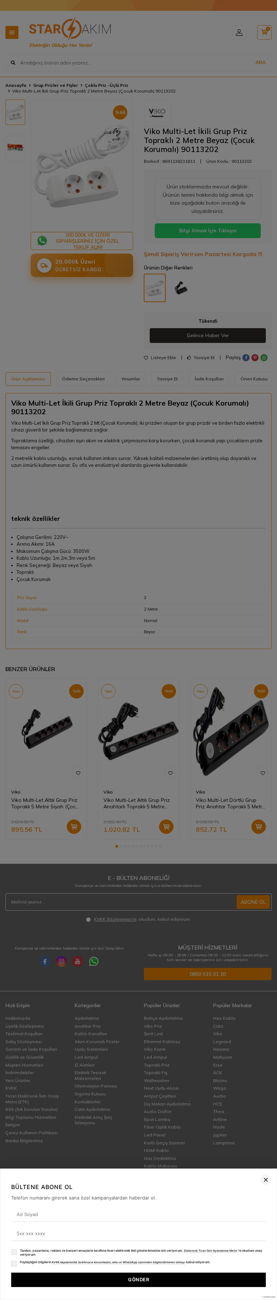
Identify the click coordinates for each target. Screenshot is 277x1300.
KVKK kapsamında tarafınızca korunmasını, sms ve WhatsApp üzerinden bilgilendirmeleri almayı (118, 1262)
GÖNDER (138, 1279)
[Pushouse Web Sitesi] (268, 1297)
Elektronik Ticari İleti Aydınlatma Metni (210, 1250)
